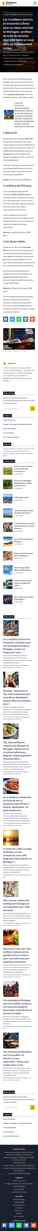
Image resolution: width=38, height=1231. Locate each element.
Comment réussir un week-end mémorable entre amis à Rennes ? (19, 1169)
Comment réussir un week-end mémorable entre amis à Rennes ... (24, 525)
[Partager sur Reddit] (32, 319)
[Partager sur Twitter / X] (12, 319)
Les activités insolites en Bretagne (23, 540)
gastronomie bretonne (14, 451)
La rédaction (19, 1208)
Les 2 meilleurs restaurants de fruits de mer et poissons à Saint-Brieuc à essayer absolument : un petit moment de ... (17, 804)
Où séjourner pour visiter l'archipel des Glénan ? (23, 511)
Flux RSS (19, 1213)
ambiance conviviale (10, 277)
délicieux (6, 154)
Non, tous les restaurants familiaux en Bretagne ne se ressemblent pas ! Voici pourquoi (16, 905)
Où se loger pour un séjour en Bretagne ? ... (24, 598)
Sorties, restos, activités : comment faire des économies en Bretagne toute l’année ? (19, 1153)
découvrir (6, 453)
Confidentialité (19, 1202)
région (18, 453)
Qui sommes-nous (19, 1205)
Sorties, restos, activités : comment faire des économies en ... (23, 468)
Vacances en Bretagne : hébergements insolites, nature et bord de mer (19, 1158)
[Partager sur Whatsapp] (19, 319)
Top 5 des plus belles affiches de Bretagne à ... (23, 568)
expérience (29, 453)
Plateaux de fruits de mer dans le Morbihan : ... (23, 554)
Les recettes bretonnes (11, 437)
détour (5, 455)
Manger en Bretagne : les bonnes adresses (18, 14)
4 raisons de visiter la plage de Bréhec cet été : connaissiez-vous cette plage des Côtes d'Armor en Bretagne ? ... (17, 855)
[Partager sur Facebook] (5, 319)
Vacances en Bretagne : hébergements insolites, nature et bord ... (23, 483)
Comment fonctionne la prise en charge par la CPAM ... (23, 583)
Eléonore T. (19, 64)
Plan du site (19, 1210)
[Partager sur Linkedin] (25, 319)
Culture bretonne (9, 420)
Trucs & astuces (8, 433)
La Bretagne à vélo (21, 497)
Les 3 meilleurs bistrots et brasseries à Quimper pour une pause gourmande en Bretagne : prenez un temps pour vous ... (17, 646)
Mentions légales (19, 1199)
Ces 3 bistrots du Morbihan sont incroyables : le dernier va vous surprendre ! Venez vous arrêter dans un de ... (17, 1058)
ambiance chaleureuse (16, 94)
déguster (22, 453)
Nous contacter (19, 1216)
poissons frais (25, 451)
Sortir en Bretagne (9, 428)
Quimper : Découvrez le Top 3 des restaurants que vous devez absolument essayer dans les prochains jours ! (17, 697)
